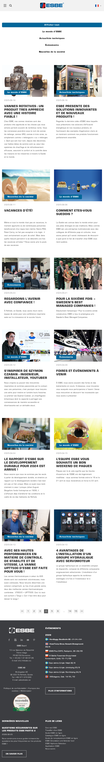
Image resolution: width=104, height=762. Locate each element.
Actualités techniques (52, 38)
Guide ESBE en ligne (53, 733)
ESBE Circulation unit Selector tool (59, 741)
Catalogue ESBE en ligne (55, 736)
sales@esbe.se (25, 680)
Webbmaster (26, 691)
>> (82, 611)
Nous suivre (50, 749)
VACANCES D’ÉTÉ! (18, 210)
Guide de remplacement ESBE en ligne (61, 738)
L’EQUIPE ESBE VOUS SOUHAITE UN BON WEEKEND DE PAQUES (74, 463)
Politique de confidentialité (15, 688)
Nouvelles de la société (52, 52)
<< (22, 611)
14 (70, 611)
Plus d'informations (60, 691)
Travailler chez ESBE (53, 730)
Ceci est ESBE (51, 728)
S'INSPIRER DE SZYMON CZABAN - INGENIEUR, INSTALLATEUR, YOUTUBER (25, 375)
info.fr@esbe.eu (24, 661)
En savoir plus (14, 754)
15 (75, 611)
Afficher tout (51, 25)
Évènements (52, 45)
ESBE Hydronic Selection (55, 743)
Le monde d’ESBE (52, 32)
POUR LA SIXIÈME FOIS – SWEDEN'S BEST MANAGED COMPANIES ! (75, 302)
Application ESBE (52, 746)
